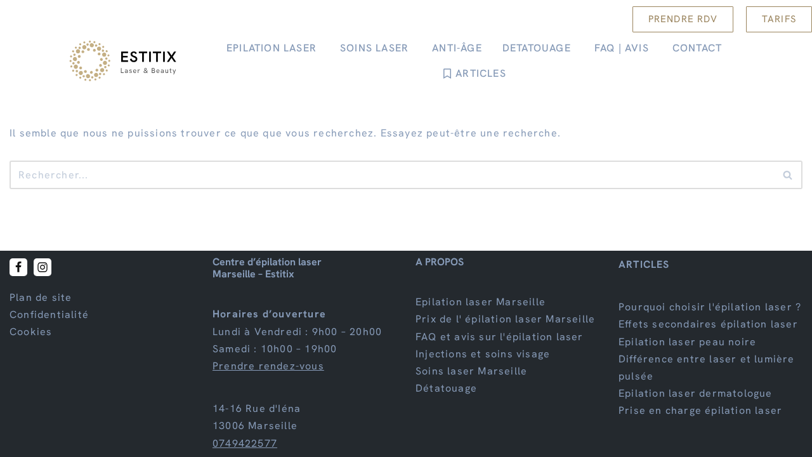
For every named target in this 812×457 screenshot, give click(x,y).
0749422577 (245, 443)
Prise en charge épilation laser (700, 411)
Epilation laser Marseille (481, 301)
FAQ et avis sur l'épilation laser (500, 336)
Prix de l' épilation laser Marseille (505, 319)
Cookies (31, 332)
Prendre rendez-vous (268, 366)
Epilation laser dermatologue (696, 393)
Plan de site (41, 297)
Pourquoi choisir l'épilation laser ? (710, 307)
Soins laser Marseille (471, 371)
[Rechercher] (788, 175)
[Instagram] (42, 267)
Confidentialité (49, 314)
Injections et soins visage (483, 354)
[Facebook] (18, 267)
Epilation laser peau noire (687, 341)
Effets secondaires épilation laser (708, 324)
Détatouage (446, 388)
